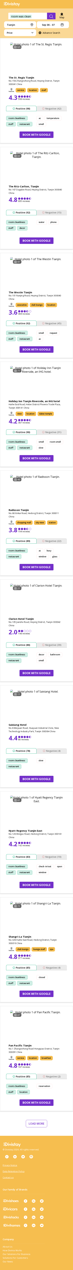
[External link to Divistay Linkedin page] (15, 1157)
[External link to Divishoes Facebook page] (25, 1201)
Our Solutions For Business (16, 1254)
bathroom (55, 654)
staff (10, 124)
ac (40, 118)
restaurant (25, 124)
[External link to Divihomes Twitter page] (42, 1225)
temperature (53, 118)
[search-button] (51, 16)
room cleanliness (16, 118)
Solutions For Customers (15, 1257)
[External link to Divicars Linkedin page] (34, 1209)
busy (49, 550)
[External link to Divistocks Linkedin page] (34, 1217)
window (43, 556)
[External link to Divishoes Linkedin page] (34, 1201)
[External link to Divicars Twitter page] (42, 1209)
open (59, 866)
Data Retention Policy (13, 1171)
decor (22, 228)
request (53, 333)
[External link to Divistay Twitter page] (23, 1157)
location (24, 1092)
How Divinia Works (12, 1250)
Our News (8, 1261)
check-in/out (45, 866)
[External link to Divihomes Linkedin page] (34, 1225)
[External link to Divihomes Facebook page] (25, 1225)
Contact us (8, 1177)
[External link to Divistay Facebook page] (7, 1157)
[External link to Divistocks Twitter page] (42, 1217)
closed (42, 977)
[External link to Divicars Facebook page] (25, 1209)
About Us (7, 1246)
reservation (44, 1086)
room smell (55, 441)
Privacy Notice (10, 1165)
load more (36, 1123)
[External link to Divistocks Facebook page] (25, 1217)
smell (41, 124)
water (42, 222)
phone (53, 222)
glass (55, 556)
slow (41, 447)
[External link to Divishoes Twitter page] (42, 1201)
